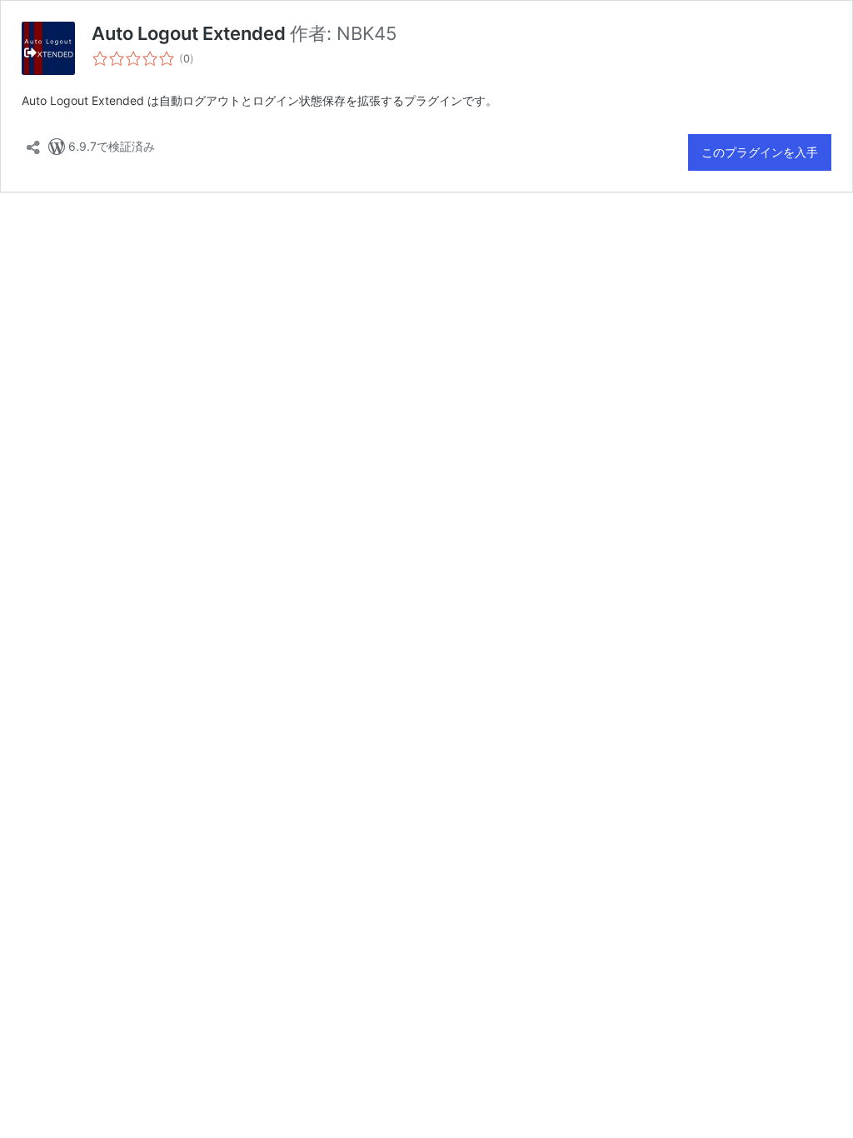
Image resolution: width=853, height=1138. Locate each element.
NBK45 (367, 33)
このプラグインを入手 (759, 152)
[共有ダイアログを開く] (33, 142)
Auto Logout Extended (191, 33)
